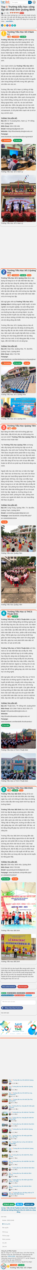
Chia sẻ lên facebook (8, 986)
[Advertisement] (18, 247)
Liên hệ (4, 1246)
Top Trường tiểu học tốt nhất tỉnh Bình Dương (20, 1174)
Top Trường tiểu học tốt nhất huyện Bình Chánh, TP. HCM (21, 1180)
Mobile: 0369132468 (8, 1220)
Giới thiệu (3, 1216)
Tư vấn (29, 275)
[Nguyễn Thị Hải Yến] (10, 1114)
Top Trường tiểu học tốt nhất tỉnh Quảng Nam (21, 1087)
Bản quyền (5, 1227)
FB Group (5, 1232)
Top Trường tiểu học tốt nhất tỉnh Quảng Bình (21, 1129)
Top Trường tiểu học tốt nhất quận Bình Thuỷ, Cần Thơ (20, 1136)
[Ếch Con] (10, 1109)
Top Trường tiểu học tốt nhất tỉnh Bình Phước (20, 1186)
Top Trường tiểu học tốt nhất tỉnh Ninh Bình (21, 1168)
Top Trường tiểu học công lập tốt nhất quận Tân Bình (21, 1106)
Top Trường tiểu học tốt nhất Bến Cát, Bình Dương (21, 1162)
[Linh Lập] (10, 1083)
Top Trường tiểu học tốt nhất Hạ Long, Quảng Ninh (20, 1093)
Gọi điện (23, 36)
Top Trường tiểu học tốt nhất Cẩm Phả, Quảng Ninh (21, 1100)
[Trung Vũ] (10, 1090)
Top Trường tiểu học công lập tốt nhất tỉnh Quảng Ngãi (21, 1118)
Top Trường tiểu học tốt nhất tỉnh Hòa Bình (21, 1124)
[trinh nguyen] (10, 1096)
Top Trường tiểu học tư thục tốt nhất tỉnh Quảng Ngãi (21, 1142)
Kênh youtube (6, 1239)
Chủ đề (4, 1243)
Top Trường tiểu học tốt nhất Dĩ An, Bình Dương (21, 1155)
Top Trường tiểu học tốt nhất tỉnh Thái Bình (21, 1112)
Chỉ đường (16, 36)
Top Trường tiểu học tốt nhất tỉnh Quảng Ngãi (21, 1080)
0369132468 (11, 1256)
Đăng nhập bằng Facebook (13, 1008)
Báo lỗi (22, 13)
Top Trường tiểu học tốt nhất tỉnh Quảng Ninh (21, 1149)
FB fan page (5, 1235)
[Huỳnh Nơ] (2, 13)
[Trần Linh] (10, 1121)
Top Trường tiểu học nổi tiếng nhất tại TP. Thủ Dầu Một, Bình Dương (21, 1193)
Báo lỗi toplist (23, 986)
